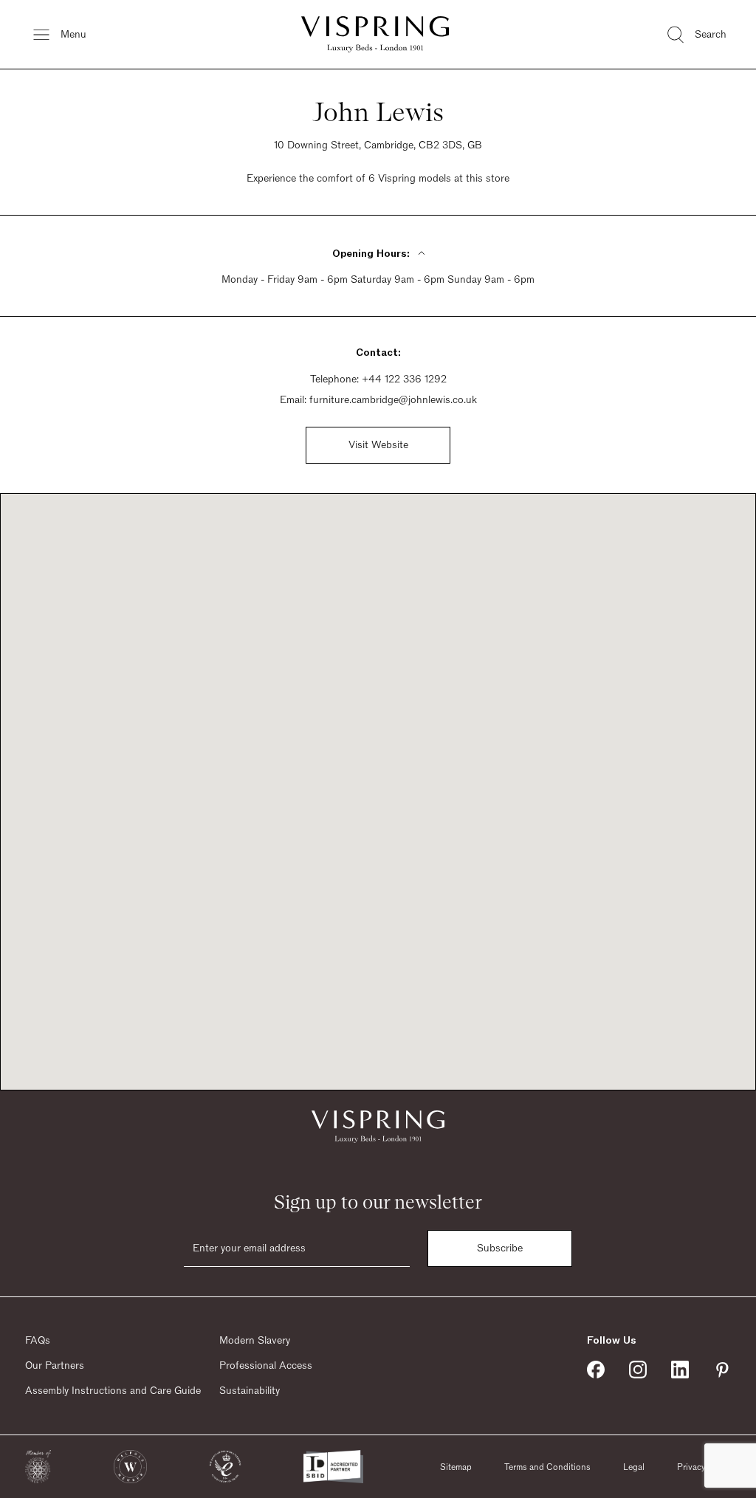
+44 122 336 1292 (404, 379)
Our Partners (54, 1365)
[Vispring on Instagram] (638, 1369)
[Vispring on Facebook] (596, 1369)
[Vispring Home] (375, 34)
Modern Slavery (254, 1340)
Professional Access (265, 1365)
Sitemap (456, 1467)
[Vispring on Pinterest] (722, 1369)
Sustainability (249, 1391)
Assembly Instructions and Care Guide (113, 1391)
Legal (634, 1467)
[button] (38, 1466)
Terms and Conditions (547, 1467)
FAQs (37, 1340)
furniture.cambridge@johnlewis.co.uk (393, 400)
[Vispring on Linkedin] (680, 1369)
